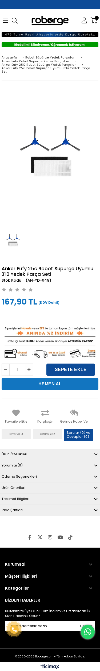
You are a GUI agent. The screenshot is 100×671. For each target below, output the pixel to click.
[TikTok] (70, 537)
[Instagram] (50, 537)
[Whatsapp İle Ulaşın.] (88, 632)
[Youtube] (60, 537)
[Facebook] (30, 537)
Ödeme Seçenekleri (19, 476)
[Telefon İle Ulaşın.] (14, 629)
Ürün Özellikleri (14, 454)
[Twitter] (40, 537)
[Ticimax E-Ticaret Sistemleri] (50, 667)
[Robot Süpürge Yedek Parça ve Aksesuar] (50, 20)
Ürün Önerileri (13, 487)
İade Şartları (12, 509)
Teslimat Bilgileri (15, 498)
